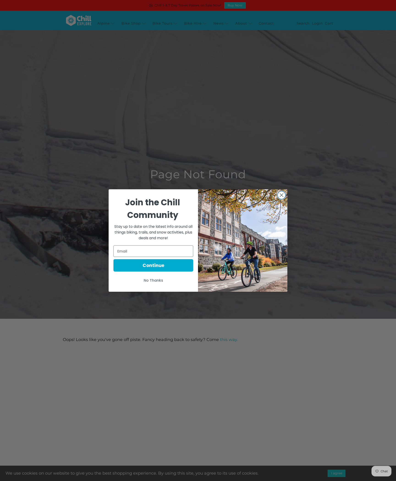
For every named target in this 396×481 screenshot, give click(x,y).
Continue (153, 265)
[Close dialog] (282, 195)
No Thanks (153, 280)
